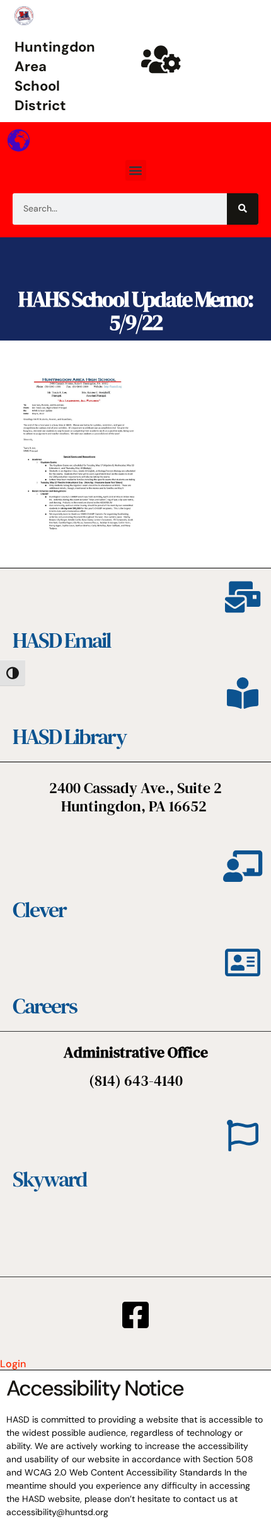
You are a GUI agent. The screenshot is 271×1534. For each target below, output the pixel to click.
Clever (39, 909)
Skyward (49, 1179)
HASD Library (69, 736)
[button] (135, 170)
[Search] (242, 209)
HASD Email (62, 640)
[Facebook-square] (135, 1315)
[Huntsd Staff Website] (160, 59)
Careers (45, 1005)
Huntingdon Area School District (54, 76)
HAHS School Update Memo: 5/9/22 (135, 311)
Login (13, 1363)
